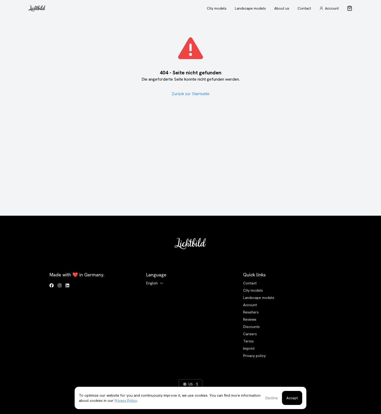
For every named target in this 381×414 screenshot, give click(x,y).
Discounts (251, 326)
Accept (292, 398)
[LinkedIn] (67, 286)
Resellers (251, 312)
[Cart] (349, 8)
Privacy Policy (126, 400)
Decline (271, 398)
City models (217, 8)
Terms (248, 341)
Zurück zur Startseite (190, 93)
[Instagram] (59, 286)
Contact (304, 8)
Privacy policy (254, 355)
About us (281, 8)
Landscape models (250, 8)
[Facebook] (52, 286)
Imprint (249, 348)
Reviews (249, 319)
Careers (250, 334)
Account (250, 305)
